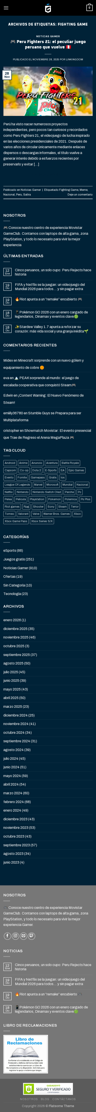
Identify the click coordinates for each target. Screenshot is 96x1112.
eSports (9, 550)
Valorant (23, 513)
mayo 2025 (12, 689)
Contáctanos (64, 1099)
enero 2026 (12, 620)
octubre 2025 (13, 646)
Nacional (9, 194)
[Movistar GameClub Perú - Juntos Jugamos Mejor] (48, 8)
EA (63, 470)
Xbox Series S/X (42, 521)
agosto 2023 (13, 854)
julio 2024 (10, 758)
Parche (69, 492)
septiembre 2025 (16, 655)
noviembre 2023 (15, 828)
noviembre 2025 (15, 637)
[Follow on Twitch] (31, 936)
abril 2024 (11, 784)
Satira (27, 194)
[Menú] (6, 7)
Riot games (12, 506)
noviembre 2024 (16, 724)
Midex (8, 360)
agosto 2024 (13, 750)
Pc (79, 492)
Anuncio (36, 463)
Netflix (9, 492)
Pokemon (54, 499)
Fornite (22, 477)
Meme (84, 189)
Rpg (26, 506)
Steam (62, 506)
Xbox (77, 513)
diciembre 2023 (15, 819)
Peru (19, 194)
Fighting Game (68, 189)
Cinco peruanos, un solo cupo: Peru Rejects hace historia (53, 272)
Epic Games (76, 470)
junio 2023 (11, 862)
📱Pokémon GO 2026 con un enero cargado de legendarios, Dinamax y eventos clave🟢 (51, 314)
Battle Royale (70, 463)
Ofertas (9, 576)
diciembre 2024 (15, 715)
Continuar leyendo (48, 174)
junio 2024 (11, 767)
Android (10, 463)
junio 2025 (11, 680)
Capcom (10, 470)
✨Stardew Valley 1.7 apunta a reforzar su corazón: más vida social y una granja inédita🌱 (51, 329)
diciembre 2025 (15, 629)
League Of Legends (17, 484)
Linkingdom (74, 59)
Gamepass (38, 477)
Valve (36, 513)
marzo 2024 (12, 793)
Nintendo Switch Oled (47, 492)
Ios (63, 477)
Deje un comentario (80, 194)
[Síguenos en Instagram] (15, 936)
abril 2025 (11, 698)
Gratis (53, 477)
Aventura (52, 463)
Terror (75, 506)
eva (6, 378)
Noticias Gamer (48, 36)
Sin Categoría (14, 585)
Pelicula (21, 499)
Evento (9, 477)
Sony (51, 506)
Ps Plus (85, 499)
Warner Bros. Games (56, 513)
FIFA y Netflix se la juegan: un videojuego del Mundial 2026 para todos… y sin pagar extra (50, 287)
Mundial (68, 484)
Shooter (38, 506)
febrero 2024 (13, 802)
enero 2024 (12, 810)
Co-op (24, 470)
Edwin (8, 395)
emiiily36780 (13, 413)
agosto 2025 (13, 663)
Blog (45, 1099)
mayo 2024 (12, 776)
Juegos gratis (14, 559)
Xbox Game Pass (16, 521)
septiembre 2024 (16, 741)
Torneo (9, 513)
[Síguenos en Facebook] (7, 936)
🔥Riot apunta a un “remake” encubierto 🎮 (48, 299)
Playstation (37, 499)
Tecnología (12, 594)
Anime (23, 463)
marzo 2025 (12, 706)
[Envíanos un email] (23, 936)
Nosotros (29, 1099)
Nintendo (23, 492)
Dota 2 (36, 470)
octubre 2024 (14, 732)
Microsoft (52, 484)
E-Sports (51, 470)
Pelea (8, 499)
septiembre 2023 (16, 845)
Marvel (38, 484)
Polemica (71, 499)
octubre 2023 (13, 836)
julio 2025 (10, 672)
